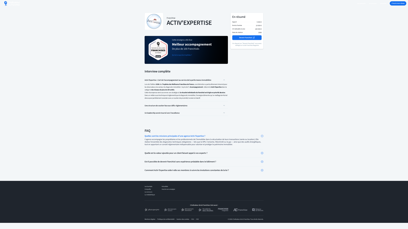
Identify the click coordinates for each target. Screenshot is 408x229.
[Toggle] (262, 136)
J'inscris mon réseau (398, 3)
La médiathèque (150, 195)
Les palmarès (361, 3)
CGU (192, 219)
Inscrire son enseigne (168, 189)
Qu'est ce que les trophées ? (182, 55)
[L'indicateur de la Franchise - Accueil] (12, 3)
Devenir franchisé (245, 37)
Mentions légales (150, 219)
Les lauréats (148, 186)
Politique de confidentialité (165, 219)
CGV (197, 219)
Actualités (165, 186)
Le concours (373, 3)
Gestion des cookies (183, 219)
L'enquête (383, 3)
